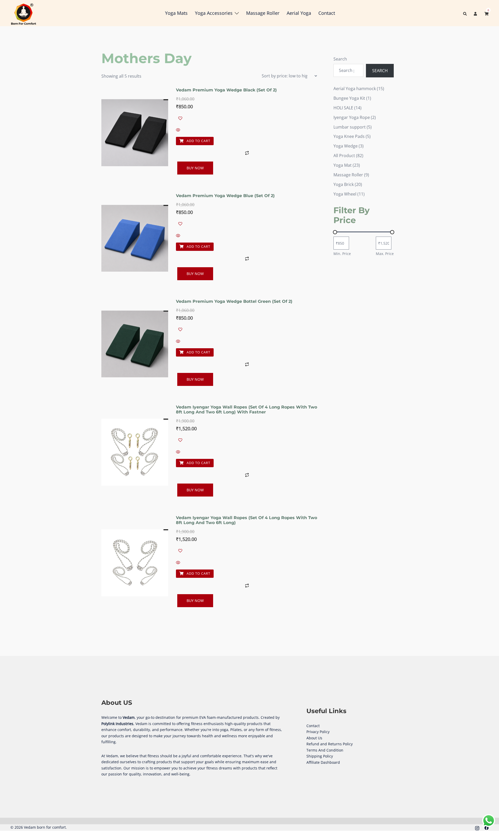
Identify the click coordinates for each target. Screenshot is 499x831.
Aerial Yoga (299, 13)
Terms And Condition (324, 750)
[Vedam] (23, 13)
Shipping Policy (319, 756)
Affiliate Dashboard (323, 762)
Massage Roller (262, 13)
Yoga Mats (176, 13)
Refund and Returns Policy (329, 743)
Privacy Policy (318, 731)
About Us (314, 737)
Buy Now (195, 167)
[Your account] (476, 13)
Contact (326, 13)
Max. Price (385, 253)
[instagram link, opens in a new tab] (477, 827)
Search (340, 59)
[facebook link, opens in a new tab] (486, 827)
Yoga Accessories (214, 13)
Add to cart (198, 140)
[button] (465, 13)
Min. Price (342, 253)
